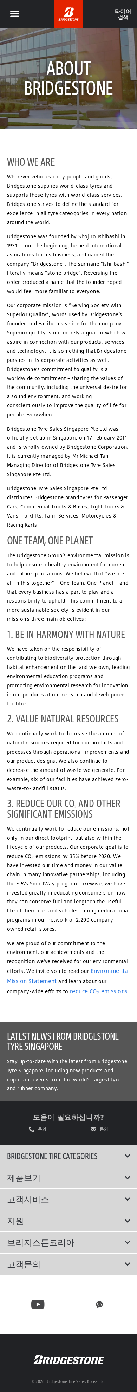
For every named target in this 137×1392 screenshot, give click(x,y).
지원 (15, 1221)
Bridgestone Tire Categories (52, 1156)
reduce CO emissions (99, 991)
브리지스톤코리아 (40, 1242)
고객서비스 (28, 1199)
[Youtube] (38, 1304)
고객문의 (24, 1264)
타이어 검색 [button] (123, 14)
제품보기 (24, 1177)
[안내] (14, 14)
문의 (42, 1129)
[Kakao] (99, 1304)
